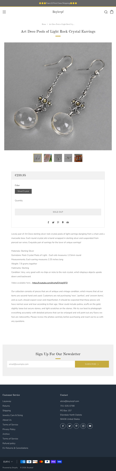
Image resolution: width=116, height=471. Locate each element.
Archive (6, 434)
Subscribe (90, 364)
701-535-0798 (67, 405)
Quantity (19, 200)
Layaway (7, 401)
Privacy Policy (9, 429)
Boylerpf (58, 12)
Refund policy (9, 443)
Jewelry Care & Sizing (13, 415)
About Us (7, 419)
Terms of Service (10, 424)
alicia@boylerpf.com (69, 401)
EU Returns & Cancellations (15, 448)
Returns (6, 405)
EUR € (6, 461)
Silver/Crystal (23, 191)
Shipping (7, 410)
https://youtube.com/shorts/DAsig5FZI (50, 282)
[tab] (37, 158)
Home (44, 24)
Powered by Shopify (10, 467)
